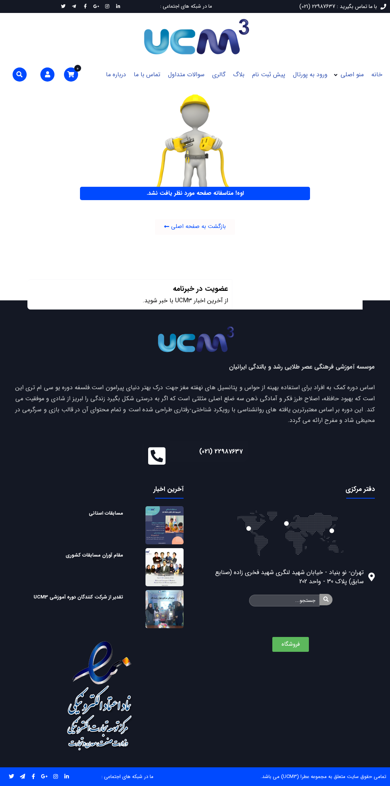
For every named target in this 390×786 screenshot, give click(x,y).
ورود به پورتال (310, 74)
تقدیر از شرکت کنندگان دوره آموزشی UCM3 (78, 597)
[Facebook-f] (33, 776)
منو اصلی (352, 74)
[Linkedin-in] (66, 776)
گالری (218, 74)
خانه (376, 74)
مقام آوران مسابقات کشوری (94, 555)
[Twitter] (11, 776)
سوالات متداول (186, 74)
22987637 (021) (221, 451)
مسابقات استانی (106, 513)
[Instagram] (55, 776)
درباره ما (116, 74)
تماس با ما (147, 74)
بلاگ (239, 74)
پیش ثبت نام (268, 74)
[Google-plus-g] (44, 776)
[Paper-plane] (22, 776)
